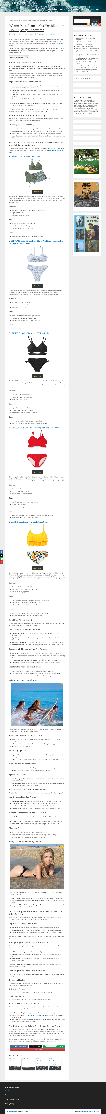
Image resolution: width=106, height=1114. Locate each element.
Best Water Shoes (49, 9)
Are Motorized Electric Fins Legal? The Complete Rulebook (87, 55)
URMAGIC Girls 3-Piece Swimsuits (25, 156)
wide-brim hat (30, 1015)
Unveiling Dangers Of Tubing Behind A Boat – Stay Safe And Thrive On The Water (87, 50)
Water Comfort (15, 3)
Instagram (60, 43)
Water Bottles (93, 9)
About (7, 1090)
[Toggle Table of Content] (26, 57)
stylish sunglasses (43, 1015)
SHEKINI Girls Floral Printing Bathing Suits (29, 522)
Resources (35, 9)
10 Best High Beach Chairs (84, 44)
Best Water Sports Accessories (71, 9)
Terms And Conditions (12, 1099)
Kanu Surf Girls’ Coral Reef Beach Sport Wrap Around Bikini (36, 428)
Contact (7, 1095)
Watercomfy (86, 1111)
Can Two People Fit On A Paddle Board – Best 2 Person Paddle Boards (87, 66)
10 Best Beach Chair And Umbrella (86, 42)
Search (76, 18)
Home (24, 9)
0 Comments (51, 34)
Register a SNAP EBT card (82, 78)
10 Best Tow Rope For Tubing (84, 46)
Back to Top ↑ (94, 1111)
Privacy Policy (9, 1104)
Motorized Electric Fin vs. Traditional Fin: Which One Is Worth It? (86, 59)
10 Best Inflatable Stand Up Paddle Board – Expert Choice (86, 70)
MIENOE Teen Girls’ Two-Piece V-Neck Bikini (30, 333)
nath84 (15, 34)
